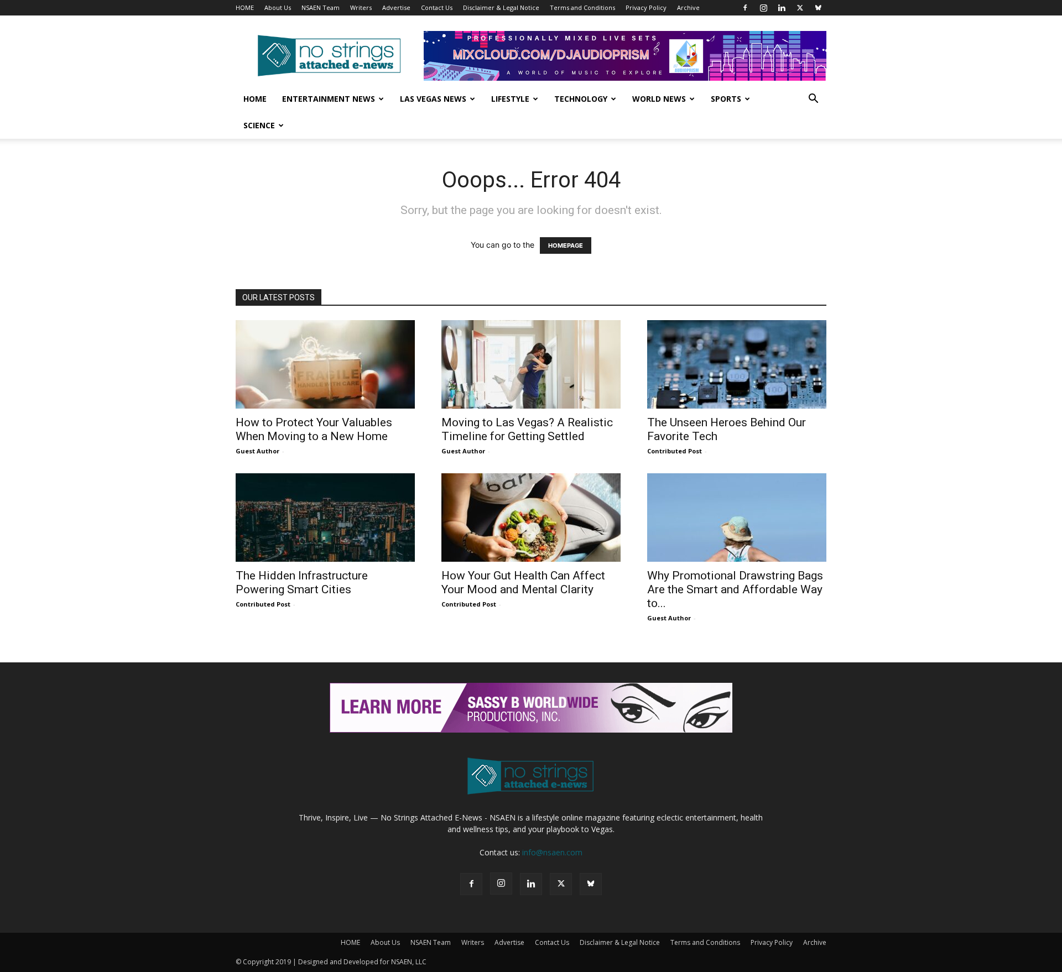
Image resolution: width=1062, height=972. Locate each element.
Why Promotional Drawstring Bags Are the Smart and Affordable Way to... (735, 589)
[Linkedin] (781, 7)
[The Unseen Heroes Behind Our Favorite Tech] (736, 364)
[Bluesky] (818, 7)
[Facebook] (745, 7)
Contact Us (436, 7)
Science (259, 125)
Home (255, 98)
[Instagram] (763, 7)
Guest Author (257, 451)
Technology (580, 98)
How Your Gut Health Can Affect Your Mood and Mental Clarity (523, 582)
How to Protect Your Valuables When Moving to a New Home (314, 429)
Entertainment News (328, 98)
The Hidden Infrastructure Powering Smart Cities (302, 582)
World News (659, 98)
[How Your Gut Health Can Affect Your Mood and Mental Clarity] (531, 517)
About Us (277, 7)
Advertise (396, 7)
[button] (813, 100)
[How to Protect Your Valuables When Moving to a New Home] (325, 364)
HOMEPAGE (565, 245)
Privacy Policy (646, 7)
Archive (688, 7)
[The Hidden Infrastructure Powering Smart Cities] (325, 517)
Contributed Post (674, 451)
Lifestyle (510, 98)
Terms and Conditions (582, 7)
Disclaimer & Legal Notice (501, 7)
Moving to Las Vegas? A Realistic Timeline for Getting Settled (527, 429)
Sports (726, 98)
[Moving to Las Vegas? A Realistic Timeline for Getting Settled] (531, 364)
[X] (800, 7)
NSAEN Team (320, 7)
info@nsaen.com (552, 852)
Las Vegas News (433, 98)
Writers (361, 7)
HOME (245, 7)
